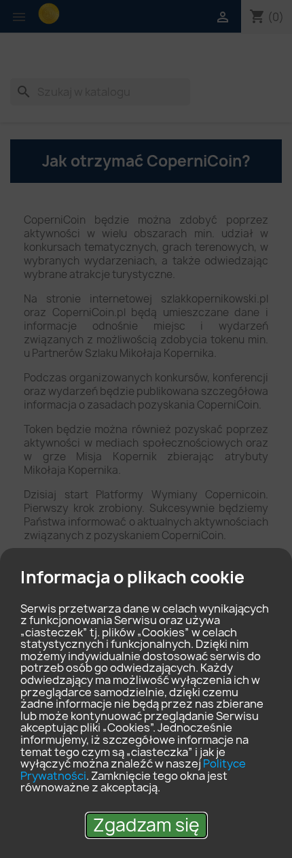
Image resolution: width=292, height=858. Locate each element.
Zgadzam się (146, 825)
